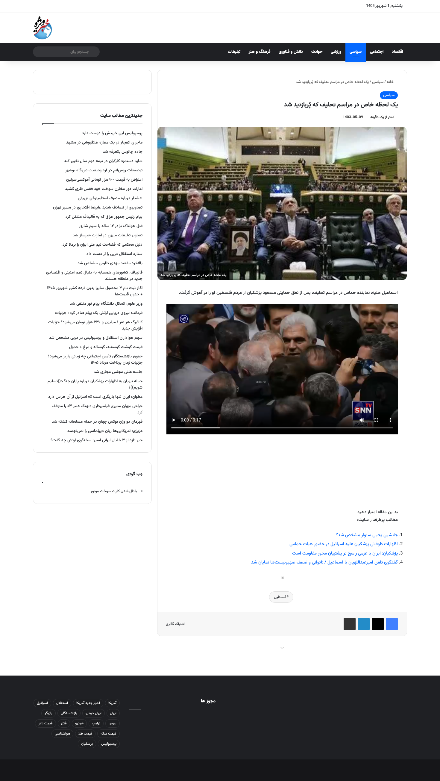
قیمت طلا (85, 733)
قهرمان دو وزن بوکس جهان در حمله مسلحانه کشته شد (97, 422)
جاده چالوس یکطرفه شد (122, 152)
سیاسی (356, 52)
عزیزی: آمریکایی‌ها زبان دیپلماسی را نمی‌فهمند (104, 431)
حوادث (316, 52)
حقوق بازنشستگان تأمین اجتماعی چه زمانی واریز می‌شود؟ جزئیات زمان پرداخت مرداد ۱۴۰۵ (95, 359)
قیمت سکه (108, 733)
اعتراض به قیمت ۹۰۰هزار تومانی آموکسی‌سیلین (104, 179)
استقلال (62, 703)
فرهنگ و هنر (259, 52)
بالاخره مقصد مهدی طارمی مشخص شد (110, 263)
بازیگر (48, 713)
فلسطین (280, 597)
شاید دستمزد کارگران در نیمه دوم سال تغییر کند (103, 161)
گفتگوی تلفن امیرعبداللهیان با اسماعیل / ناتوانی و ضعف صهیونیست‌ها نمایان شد (324, 562)
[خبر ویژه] (42, 28)
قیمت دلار (45, 723)
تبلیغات (234, 52)
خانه (391, 82)
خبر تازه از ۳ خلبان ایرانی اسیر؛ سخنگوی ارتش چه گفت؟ (96, 440)
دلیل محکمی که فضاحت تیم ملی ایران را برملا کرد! (101, 244)
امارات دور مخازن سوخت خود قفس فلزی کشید (103, 189)
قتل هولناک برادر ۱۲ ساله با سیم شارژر (110, 226)
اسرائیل (42, 703)
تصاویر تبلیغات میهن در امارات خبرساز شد (107, 235)
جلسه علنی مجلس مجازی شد (118, 372)
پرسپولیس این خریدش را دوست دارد (112, 133)
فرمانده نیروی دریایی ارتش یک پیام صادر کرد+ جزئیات (98, 313)
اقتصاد (397, 52)
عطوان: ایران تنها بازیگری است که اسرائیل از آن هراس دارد (95, 397)
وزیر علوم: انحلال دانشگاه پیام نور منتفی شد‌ (106, 303)
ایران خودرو (93, 713)
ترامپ (96, 723)
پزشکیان (87, 744)
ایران (113, 713)
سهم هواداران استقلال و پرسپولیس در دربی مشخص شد (95, 338)
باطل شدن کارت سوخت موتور (114, 491)
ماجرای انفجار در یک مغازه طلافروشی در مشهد (104, 142)
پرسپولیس (108, 744)
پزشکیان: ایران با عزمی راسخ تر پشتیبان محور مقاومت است (345, 553)
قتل (64, 723)
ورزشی (336, 52)
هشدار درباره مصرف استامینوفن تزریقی (110, 198)
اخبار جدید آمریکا (88, 703)
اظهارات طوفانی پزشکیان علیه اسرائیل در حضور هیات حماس (343, 544)
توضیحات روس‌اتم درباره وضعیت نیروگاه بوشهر (103, 170)
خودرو (79, 723)
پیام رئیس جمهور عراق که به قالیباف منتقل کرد (104, 217)
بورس (112, 723)
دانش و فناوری (291, 52)
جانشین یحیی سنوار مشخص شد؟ (367, 535)
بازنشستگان (69, 713)
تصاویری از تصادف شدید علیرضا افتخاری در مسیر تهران (97, 207)
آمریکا (112, 703)
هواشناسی (62, 733)
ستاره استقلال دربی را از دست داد (114, 254)
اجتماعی (376, 52)
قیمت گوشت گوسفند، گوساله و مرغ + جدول (105, 347)
